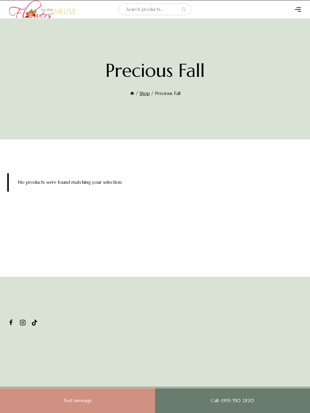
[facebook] (11, 323)
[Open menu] (298, 9)
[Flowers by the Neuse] (42, 9)
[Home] (132, 93)
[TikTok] (34, 323)
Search (185, 9)
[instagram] (22, 323)
